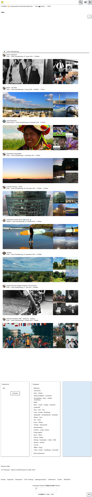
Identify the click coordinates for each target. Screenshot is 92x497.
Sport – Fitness (38, 435)
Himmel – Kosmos (39, 442)
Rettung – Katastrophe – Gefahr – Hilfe (45, 440)
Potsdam (8, 252)
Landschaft (37, 407)
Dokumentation (38, 427)
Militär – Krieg (38, 447)
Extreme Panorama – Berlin (14, 186)
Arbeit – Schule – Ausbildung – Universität (46, 450)
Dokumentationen (11, 120)
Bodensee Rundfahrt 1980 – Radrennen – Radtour (20, 318)
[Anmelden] (85, 2)
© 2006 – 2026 (46, 494)
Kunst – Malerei (38, 422)
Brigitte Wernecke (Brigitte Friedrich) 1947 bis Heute (21, 285)
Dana (8, 254)
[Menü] (89, 2)
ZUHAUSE (37, 390)
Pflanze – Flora (38, 417)
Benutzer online (5, 466)
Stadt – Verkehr (38, 393)
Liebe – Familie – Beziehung (42, 412)
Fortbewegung (38, 432)
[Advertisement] (46, 32)
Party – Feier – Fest (39, 410)
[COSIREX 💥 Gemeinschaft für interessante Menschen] (6, 2)
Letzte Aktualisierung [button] (13, 51)
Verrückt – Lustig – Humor (41, 430)
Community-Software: (46, 485)
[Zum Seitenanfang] (89, 494)
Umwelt (36, 445)
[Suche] (80, 2)
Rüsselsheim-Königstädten (14, 153)
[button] (89, 16)
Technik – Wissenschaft (40, 425)
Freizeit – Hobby (38, 437)
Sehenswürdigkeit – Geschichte (43, 395)
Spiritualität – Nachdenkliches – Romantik (46, 415)
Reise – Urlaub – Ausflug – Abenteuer (44, 405)
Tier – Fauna (37, 420)
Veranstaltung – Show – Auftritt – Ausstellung (43, 399)
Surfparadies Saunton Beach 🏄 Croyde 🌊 (18, 219)
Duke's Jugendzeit (11, 54)
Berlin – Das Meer (11, 87)
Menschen (37, 388)
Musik (35, 402)
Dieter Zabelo (10, 122)
